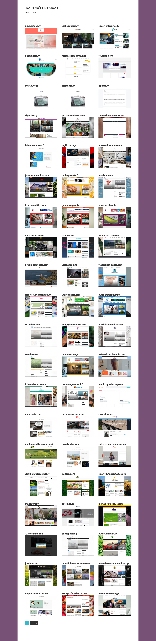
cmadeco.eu (31, 354)
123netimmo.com (34, 533)
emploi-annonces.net (36, 593)
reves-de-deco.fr (107, 205)
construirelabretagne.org (112, 473)
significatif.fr (32, 115)
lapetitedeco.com (71, 294)
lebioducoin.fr (69, 264)
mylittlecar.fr (69, 145)
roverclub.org (105, 55)
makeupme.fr (32, 503)
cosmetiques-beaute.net (111, 115)
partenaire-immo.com (110, 145)
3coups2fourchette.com (74, 593)
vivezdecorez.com (34, 234)
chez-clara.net (106, 414)
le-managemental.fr (73, 384)
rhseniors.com (32, 324)
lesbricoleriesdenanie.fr (38, 294)
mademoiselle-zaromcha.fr (39, 444)
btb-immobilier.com (35, 205)
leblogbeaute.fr (70, 175)
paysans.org (68, 473)
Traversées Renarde (41, 8)
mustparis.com (33, 414)
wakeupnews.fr (70, 25)
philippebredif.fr (70, 533)
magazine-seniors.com (74, 324)
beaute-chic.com (71, 444)
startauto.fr (31, 85)
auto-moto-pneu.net (73, 414)
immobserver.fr (70, 354)
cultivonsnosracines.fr (37, 473)
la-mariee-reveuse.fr (109, 234)
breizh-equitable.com (36, 264)
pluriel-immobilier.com (110, 324)
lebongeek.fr (68, 234)
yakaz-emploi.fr (70, 205)
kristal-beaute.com (35, 384)
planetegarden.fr (107, 533)
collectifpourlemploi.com (112, 444)
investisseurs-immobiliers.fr (113, 563)
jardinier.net (31, 563)
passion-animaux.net (73, 115)
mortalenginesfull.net (74, 55)
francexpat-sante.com (110, 264)
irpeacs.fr (103, 85)
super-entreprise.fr (108, 25)
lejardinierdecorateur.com (76, 563)
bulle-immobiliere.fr (109, 294)
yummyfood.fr (33, 25)
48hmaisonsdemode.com (111, 354)
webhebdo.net (106, 175)
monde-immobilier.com (110, 503)
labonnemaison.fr (35, 145)
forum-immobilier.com (37, 175)
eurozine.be (68, 503)
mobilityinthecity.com (110, 384)
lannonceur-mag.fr (108, 593)
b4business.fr (32, 55)
